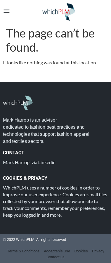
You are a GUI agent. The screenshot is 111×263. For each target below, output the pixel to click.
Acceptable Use (57, 251)
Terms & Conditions (23, 251)
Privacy (98, 251)
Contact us (55, 257)
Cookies (81, 251)
